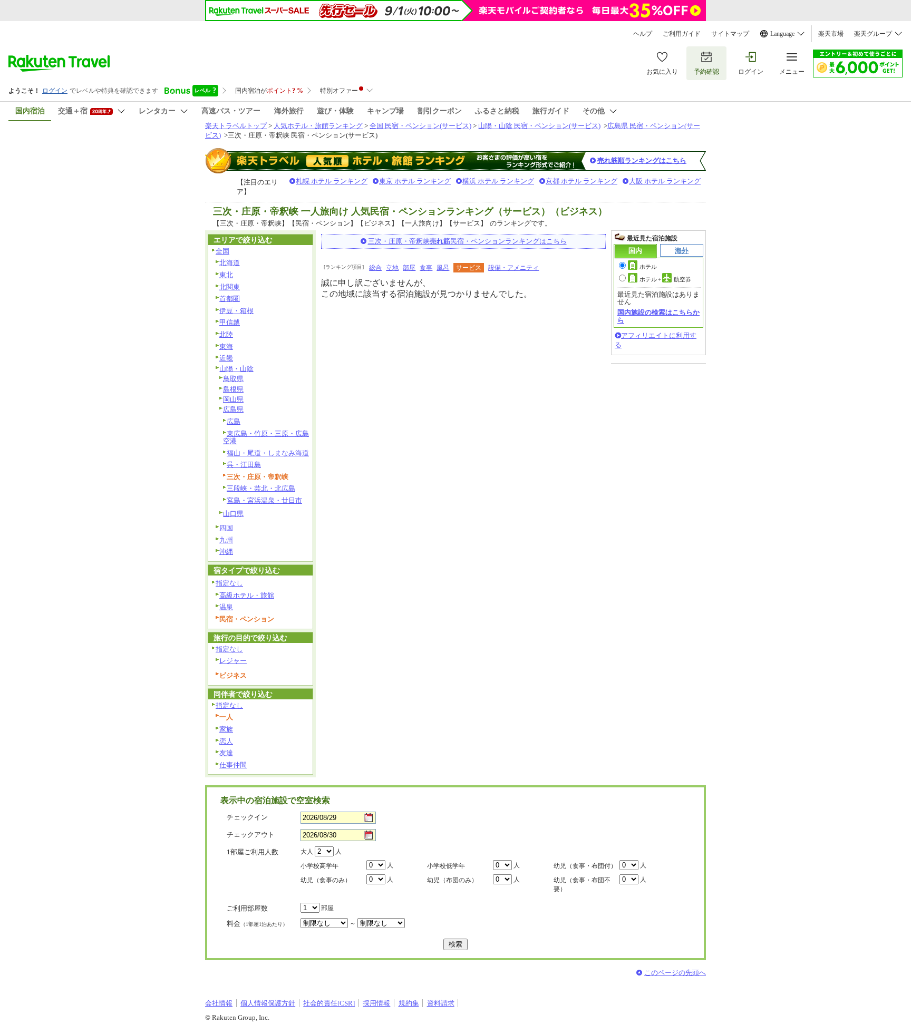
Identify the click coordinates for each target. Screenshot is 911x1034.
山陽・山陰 (236, 369)
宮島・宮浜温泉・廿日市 (264, 500)
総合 (375, 267)
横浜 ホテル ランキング (498, 181)
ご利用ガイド (682, 33)
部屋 (409, 267)
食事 (426, 267)
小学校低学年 (446, 866)
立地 (392, 267)
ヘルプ (642, 33)
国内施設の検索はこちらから (658, 316)
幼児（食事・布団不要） (582, 884)
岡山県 (233, 399)
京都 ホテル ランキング (581, 181)
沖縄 (226, 551)
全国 (222, 251)
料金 (257, 924)
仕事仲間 (233, 765)
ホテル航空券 (665, 279)
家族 (226, 729)
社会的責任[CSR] (329, 1003)
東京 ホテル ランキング (415, 181)
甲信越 (229, 322)
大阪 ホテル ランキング (665, 181)
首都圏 (229, 299)
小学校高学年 (319, 866)
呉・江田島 (244, 465)
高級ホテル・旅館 (246, 595)
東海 (226, 346)
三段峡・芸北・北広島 (261, 488)
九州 (226, 540)
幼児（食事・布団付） (585, 866)
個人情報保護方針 (267, 1003)
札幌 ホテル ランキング (331, 181)
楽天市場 (831, 33)
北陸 (226, 334)
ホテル (648, 267)
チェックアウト (251, 834)
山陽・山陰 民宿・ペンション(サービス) (539, 126)
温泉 (226, 607)
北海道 (229, 263)
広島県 (233, 409)
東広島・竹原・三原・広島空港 (266, 437)
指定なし (229, 583)
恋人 (226, 741)
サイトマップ (730, 33)
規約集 (409, 1003)
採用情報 (376, 1003)
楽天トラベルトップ (236, 126)
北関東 (229, 287)
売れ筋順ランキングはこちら (641, 160)
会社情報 (218, 1003)
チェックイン (247, 817)
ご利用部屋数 (247, 908)
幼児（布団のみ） (452, 880)
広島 (233, 421)
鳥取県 (233, 379)
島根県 (233, 389)
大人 (307, 851)
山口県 (233, 514)
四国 (226, 528)
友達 (226, 753)
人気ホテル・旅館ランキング (318, 126)
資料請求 (440, 1003)
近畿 (226, 358)
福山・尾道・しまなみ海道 (268, 453)
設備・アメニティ (513, 267)
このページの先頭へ (675, 973)
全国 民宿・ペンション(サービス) (420, 126)
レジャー (233, 661)
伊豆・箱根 (236, 311)
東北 (226, 275)
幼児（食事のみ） (326, 880)
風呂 (443, 267)
